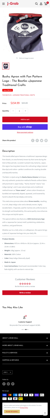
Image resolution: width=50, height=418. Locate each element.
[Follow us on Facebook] (4, 384)
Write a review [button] (25, 292)
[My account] (41, 3)
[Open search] (36, 3)
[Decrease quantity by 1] (13, 110)
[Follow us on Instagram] (8, 384)
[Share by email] (46, 140)
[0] (45, 3)
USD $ (5, 372)
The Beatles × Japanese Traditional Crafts (18, 95)
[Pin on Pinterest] (37, 140)
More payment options (25, 132)
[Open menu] (3, 4)
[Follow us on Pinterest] (12, 384)
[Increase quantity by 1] (25, 110)
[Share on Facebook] (32, 140)
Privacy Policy (24, 407)
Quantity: (5, 111)
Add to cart (25, 119)
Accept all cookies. (12, 412)
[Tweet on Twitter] (41, 140)
